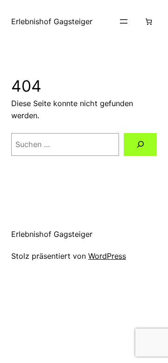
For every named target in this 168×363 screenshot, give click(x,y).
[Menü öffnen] (123, 21)
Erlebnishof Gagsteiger (51, 21)
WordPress (107, 256)
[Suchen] (140, 144)
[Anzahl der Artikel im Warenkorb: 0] (148, 21)
